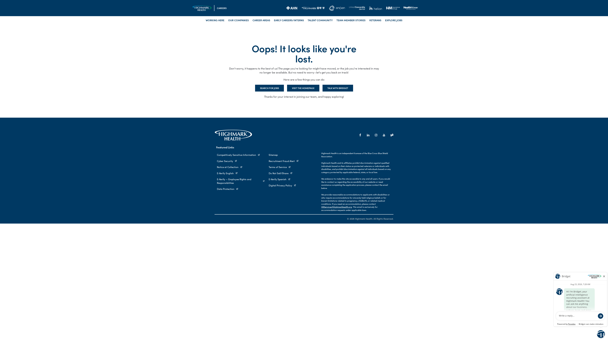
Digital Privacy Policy (280, 185)
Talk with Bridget (337, 88)
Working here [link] (215, 20)
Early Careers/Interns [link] (289, 20)
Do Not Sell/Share (278, 173)
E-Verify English (225, 173)
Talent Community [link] (320, 20)
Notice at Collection (227, 167)
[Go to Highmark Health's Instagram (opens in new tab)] (376, 135)
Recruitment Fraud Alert (282, 161)
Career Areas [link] (261, 20)
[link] (292, 8)
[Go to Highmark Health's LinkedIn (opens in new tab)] (368, 135)
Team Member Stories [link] (350, 20)
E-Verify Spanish (277, 179)
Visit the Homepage (303, 88)
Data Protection (225, 188)
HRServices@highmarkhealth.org (336, 207)
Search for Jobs (269, 88)
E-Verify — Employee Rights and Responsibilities (234, 181)
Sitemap (273, 154)
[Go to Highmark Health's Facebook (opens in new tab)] (360, 135)
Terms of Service (278, 167)
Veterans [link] (375, 20)
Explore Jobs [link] (393, 20)
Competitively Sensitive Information (236, 154)
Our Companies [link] (238, 20)
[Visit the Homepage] (202, 8)
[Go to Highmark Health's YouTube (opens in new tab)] (384, 135)
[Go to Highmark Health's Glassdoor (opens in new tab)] (391, 135)
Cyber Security (225, 161)
